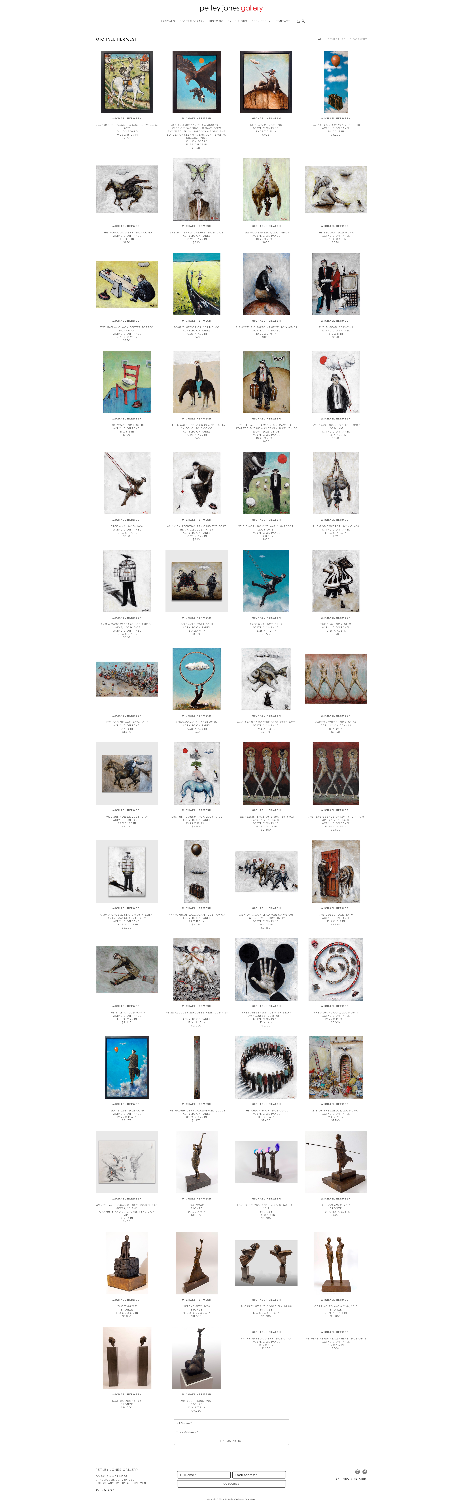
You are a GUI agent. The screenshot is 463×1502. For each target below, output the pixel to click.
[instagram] (357, 1471)
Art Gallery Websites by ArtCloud (240, 1499)
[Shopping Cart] (298, 21)
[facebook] (364, 1471)
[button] (261, 21)
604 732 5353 (105, 1489)
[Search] (303, 21)
